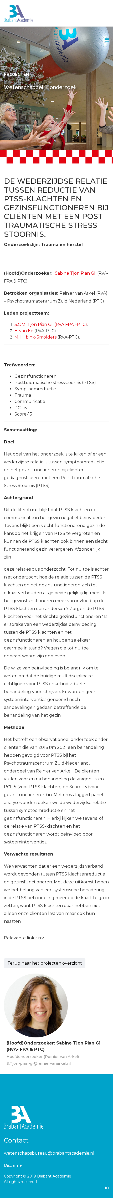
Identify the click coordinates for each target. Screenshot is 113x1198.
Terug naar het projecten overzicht (44, 963)
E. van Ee (23, 330)
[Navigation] (107, 40)
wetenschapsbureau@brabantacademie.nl (49, 1153)
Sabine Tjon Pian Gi (75, 273)
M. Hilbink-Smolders (35, 337)
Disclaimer (13, 1165)
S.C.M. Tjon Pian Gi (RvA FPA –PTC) (50, 324)
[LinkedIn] (107, 1187)
